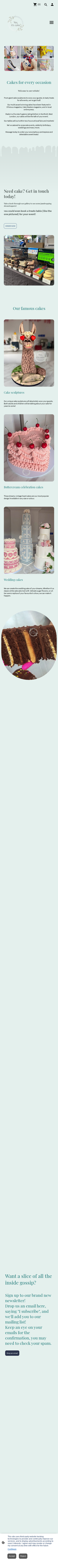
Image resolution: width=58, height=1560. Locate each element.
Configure (12, 1549)
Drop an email (12, 1353)
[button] (46, 5)
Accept (12, 1556)
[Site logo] (16, 24)
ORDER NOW (10, 226)
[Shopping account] (52, 4)
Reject (23, 1556)
